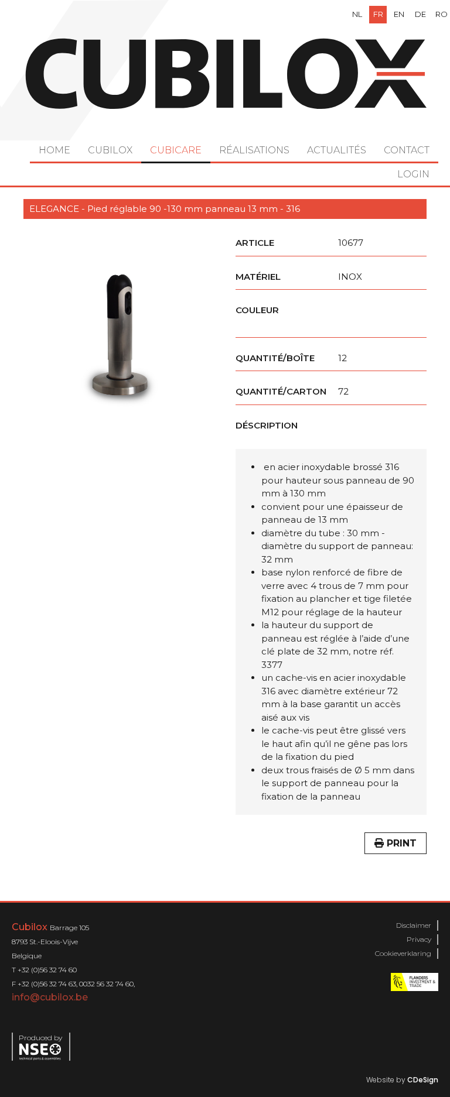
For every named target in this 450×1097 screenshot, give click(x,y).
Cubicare (176, 150)
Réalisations (254, 150)
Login (413, 174)
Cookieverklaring (403, 953)
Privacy (419, 939)
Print (400, 843)
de (420, 14)
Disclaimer (413, 925)
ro (441, 14)
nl (357, 14)
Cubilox (110, 150)
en (399, 14)
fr (378, 14)
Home (54, 150)
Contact (406, 150)
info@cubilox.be (50, 997)
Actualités (336, 150)
